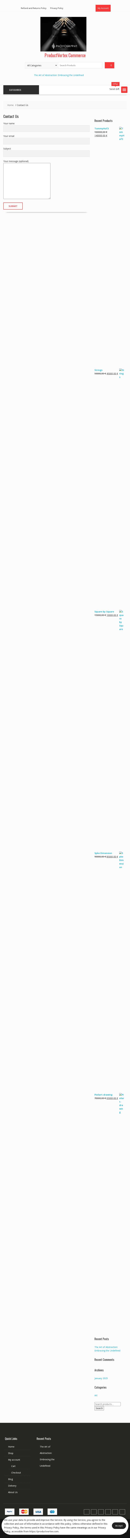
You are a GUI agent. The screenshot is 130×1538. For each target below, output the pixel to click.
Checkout (16, 1472)
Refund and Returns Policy (33, 8)
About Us (13, 1492)
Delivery (12, 1485)
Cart (13, 1466)
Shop (10, 1453)
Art (96, 1395)
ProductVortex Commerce (65, 55)
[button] (124, 90)
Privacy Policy (56, 8)
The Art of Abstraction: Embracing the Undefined (59, 75)
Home (11, 1446)
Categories (15, 89)
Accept (119, 1525)
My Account (103, 8)
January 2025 (101, 1378)
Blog (10, 1479)
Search (99, 1408)
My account (14, 1459)
